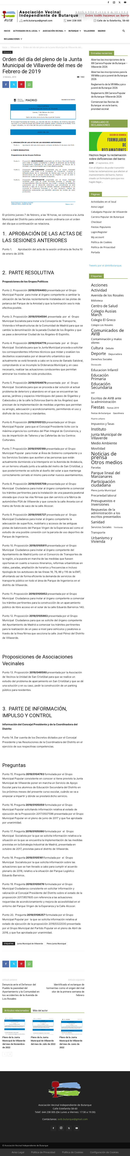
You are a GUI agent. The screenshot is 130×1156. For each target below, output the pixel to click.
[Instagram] (113, 2)
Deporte (98, 353)
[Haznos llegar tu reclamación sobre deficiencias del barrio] (108, 141)
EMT (93, 393)
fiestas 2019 (113, 407)
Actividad (99, 290)
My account (97, 237)
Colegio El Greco (103, 320)
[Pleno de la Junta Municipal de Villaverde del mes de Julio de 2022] (43, 1026)
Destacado (96, 364)
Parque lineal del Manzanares (105, 474)
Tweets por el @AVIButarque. (105, 265)
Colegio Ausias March (103, 312)
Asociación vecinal (53, 31)
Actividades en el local (25, 31)
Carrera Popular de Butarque (107, 216)
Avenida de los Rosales (107, 295)
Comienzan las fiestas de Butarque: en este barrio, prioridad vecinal (105, 105)
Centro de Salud (104, 306)
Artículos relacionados (16, 1010)
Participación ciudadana (103, 483)
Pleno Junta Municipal (56, 943)
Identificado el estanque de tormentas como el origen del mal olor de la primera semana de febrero (65, 990)
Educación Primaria (100, 376)
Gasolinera (118, 413)
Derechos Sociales (101, 359)
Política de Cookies (101, 242)
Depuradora (115, 354)
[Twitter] (119, 2)
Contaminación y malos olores (106, 340)
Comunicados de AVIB (107, 332)
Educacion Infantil (104, 370)
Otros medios (106, 462)
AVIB (91, 163)
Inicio (7, 31)
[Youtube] (125, 2)
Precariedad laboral (103, 495)
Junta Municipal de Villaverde (30, 943)
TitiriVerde (118, 527)
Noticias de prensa (103, 455)
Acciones (99, 285)
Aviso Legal (97, 206)
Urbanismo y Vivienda (101, 539)
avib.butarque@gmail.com (73, 1119)
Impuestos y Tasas (102, 424)
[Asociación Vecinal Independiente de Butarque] (65, 16)
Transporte (98, 532)
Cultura (97, 348)
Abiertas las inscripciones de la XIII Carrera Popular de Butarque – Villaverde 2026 (109, 63)
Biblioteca (97, 300)
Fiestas (98, 407)
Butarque (74, 31)
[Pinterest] (21, 84)
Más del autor (40, 1010)
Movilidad (98, 448)
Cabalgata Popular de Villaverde (109, 211)
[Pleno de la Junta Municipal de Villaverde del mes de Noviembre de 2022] (14, 1026)
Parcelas (96, 467)
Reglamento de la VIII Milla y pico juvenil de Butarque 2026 (108, 86)
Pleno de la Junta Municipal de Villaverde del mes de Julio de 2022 (43, 1040)
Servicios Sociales (101, 527)
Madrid (101, 31)
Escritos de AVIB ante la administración (106, 400)
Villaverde (89, 31)
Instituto (98, 429)
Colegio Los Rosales (102, 325)
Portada (95, 252)
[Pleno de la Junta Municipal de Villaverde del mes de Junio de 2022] (71, 1026)
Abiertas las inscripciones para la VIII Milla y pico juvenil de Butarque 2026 (109, 75)
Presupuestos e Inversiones (103, 502)
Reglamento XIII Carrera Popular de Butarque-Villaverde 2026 (108, 95)
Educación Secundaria (101, 385)
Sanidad (98, 522)
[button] (124, 31)
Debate (110, 348)
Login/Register (99, 232)
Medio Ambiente (104, 443)
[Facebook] (108, 2)
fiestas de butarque (101, 413)
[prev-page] (4, 1054)
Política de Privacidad (103, 247)
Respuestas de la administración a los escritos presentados (106, 513)
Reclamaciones (12, 39)
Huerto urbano (98, 418)
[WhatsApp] (29, 84)
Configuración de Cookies (104, 1152)
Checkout (96, 222)
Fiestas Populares (101, 227)
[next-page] (10, 1054)
